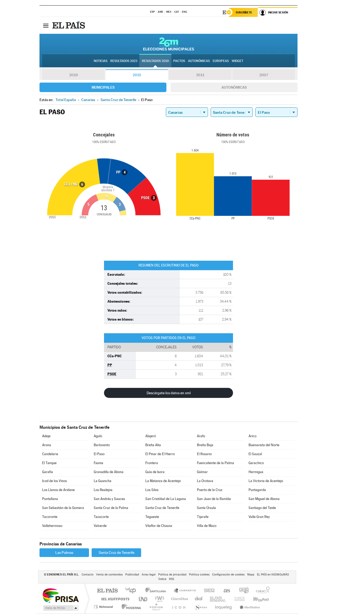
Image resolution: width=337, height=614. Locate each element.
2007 (263, 75)
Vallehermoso (52, 526)
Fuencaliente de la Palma (215, 463)
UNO (143, 599)
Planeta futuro (237, 599)
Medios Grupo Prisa (60, 608)
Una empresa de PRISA (61, 595)
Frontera (151, 463)
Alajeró (150, 436)
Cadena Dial (198, 599)
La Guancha (102, 481)
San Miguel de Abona (264, 499)
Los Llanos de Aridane (58, 490)
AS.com (224, 591)
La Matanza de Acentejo (163, 481)
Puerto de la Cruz (209, 490)
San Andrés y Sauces (109, 499)
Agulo (98, 436)
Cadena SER (208, 591)
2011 (200, 75)
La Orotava (205, 481)
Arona (46, 445)
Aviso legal (149, 574)
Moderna (130, 606)
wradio (158, 599)
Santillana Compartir (185, 591)
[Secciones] (45, 25)
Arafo (201, 436)
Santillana (157, 591)
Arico (252, 436)
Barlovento (102, 445)
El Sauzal (255, 454)
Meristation (249, 606)
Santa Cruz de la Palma (111, 508)
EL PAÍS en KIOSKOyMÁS (273, 574)
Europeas (221, 61)
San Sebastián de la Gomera (63, 508)
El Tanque (49, 463)
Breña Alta (153, 445)
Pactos (179, 61)
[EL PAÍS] (69, 25)
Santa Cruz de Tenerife (162, 508)
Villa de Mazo (206, 526)
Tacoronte (49, 517)
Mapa (250, 574)
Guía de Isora (155, 472)
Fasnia (98, 463)
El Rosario (204, 454)
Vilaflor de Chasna (158, 526)
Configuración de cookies (228, 574)
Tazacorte (101, 517)
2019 (73, 75)
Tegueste (152, 517)
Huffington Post (114, 599)
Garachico (256, 463)
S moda (200, 606)
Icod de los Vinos (54, 481)
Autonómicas (234, 87)
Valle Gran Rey (259, 517)
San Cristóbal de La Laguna (165, 499)
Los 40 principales (132, 591)
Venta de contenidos (109, 574)
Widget (237, 61)
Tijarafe (203, 517)
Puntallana (50, 499)
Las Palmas (64, 552)
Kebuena (256, 599)
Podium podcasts (155, 606)
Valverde (100, 526)
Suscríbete (244, 12)
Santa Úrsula (206, 508)
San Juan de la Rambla (214, 499)
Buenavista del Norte (264, 445)
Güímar (202, 472)
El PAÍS (107, 591)
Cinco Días (179, 599)
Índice (162, 579)
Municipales (103, 87)
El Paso (99, 454)
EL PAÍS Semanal (218, 599)
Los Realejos (103, 490)
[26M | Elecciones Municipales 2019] (168, 44)
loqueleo (224, 606)
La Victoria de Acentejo (266, 481)
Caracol (261, 591)
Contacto (87, 574)
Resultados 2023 (123, 61)
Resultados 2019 (155, 61)
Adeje (46, 436)
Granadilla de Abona (108, 472)
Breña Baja (205, 445)
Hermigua (256, 472)
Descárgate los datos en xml (169, 393)
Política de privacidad (172, 574)
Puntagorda (257, 490)
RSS (171, 579)
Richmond (104, 606)
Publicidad (132, 574)
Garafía (47, 472)
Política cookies (199, 574)
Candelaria (50, 454)
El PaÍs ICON (178, 606)
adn (241, 591)
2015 (137, 75)
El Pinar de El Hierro (160, 454)
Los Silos (151, 490)
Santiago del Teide (262, 508)
